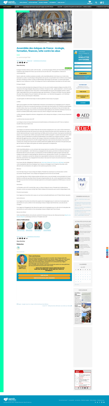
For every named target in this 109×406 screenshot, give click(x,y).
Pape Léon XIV (23, 2)
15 (75, 276)
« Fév (76, 284)
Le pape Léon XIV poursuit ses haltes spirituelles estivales (78, 316)
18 (82, 276)
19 (85, 276)
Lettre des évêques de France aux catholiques (52, 162)
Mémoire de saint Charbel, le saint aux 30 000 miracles (85, 232)
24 (80, 279)
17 (80, 276)
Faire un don (61, 2)
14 (89, 274)
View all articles (20, 251)
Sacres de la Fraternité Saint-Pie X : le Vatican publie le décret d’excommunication (85, 225)
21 (89, 276)
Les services (77, 400)
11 (82, 274)
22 (75, 279)
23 (78, 279)
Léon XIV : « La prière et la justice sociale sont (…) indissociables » (51, 6)
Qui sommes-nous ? (63, 400)
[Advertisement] (44, 292)
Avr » (78, 284)
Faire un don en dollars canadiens (44, 278)
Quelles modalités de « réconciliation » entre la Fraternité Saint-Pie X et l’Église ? (84, 253)
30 (78, 281)
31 (80, 281)
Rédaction (29, 60)
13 (87, 274)
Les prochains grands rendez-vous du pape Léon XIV (78, 306)
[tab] (79, 371)
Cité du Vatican (33, 2)
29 (75, 281)
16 (78, 276)
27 (87, 279)
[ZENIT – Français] (11, 2)
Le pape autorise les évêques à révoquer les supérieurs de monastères (85, 246)
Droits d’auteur (93, 400)
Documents (53, 2)
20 (87, 276)
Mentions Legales (85, 400)
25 (82, 279)
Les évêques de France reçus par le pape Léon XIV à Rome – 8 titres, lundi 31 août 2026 (83, 204)
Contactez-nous (100, 400)
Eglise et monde (43, 2)
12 (85, 274)
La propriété (71, 400)
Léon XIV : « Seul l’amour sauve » (81, 199)
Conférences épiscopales (22, 11)
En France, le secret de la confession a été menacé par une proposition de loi (85, 239)
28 (89, 279)
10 (80, 274)
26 (85, 279)
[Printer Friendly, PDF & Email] (68, 68)
